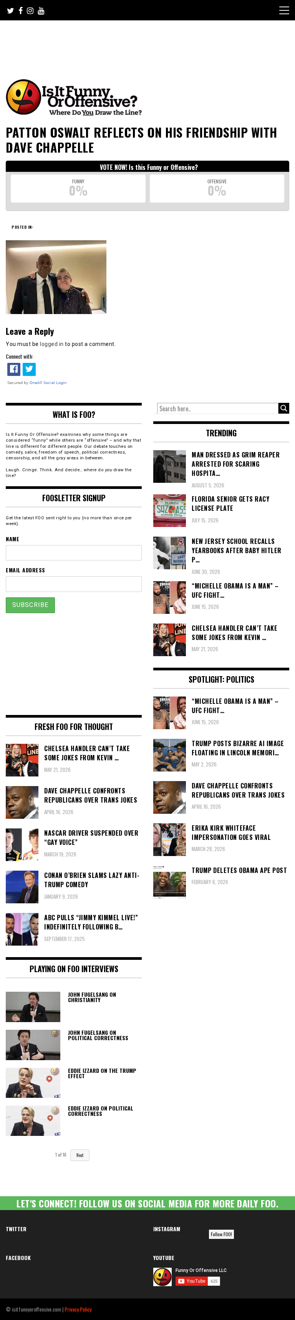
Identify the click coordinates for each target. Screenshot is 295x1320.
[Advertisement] (149, 41)
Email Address (25, 570)
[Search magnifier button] (283, 408)
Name (12, 539)
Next (79, 1155)
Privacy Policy (78, 1309)
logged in (52, 344)
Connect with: (19, 356)
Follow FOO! (221, 1234)
